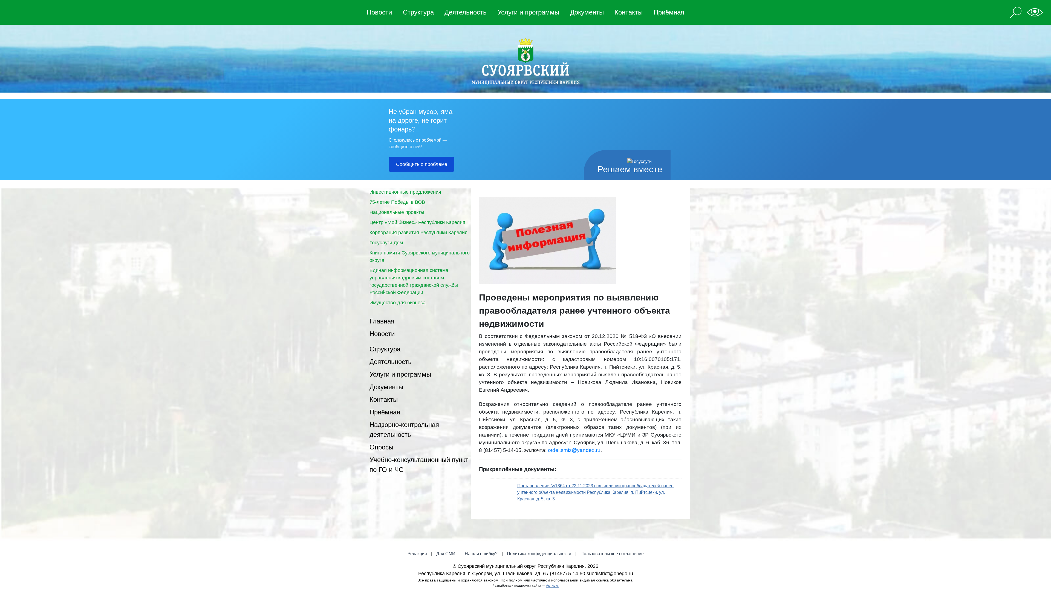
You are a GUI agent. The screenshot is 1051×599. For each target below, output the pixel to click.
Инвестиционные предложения (405, 192)
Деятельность (465, 12)
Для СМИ (445, 553)
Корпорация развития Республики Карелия (418, 232)
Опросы (381, 447)
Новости (379, 12)
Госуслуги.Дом (386, 242)
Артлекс (552, 585)
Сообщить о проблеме (421, 164)
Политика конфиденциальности (539, 553)
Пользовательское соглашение (612, 553)
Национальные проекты (396, 212)
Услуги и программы (528, 12)
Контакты (628, 12)
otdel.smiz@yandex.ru (574, 450)
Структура (418, 12)
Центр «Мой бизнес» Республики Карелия (417, 222)
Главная (381, 321)
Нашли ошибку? (481, 553)
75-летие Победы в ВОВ (397, 202)
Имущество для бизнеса (397, 302)
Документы (587, 12)
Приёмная (669, 12)
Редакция (417, 553)
